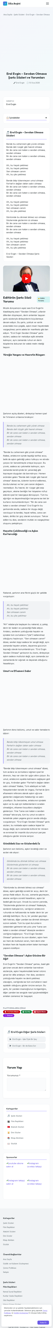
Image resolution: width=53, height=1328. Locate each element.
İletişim (6, 1272)
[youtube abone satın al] (16, 1170)
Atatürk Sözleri (15, 1127)
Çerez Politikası (9, 1268)
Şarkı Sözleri (19, 14)
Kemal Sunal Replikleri (12, 1292)
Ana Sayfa (7, 14)
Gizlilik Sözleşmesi (21, 1313)
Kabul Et (43, 1323)
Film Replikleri (15, 1121)
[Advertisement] (26, 44)
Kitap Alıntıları (15, 1138)
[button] (26, 279)
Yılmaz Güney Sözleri (12, 1304)
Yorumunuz (13, 1075)
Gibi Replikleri (9, 1300)
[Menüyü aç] (47, 3)
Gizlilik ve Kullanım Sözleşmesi (16, 1264)
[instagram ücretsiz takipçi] (37, 1170)
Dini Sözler (14, 1132)
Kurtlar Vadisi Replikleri (12, 1296)
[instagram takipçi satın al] (16, 1187)
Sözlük (12, 1143)
